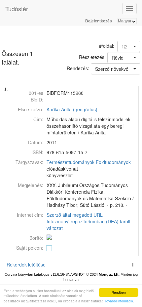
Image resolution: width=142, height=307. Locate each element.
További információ (119, 300)
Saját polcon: (29, 247)
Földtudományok (113, 162)
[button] (128, 46)
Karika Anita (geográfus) (72, 109)
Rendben (119, 292)
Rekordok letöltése (26, 264)
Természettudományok (70, 162)
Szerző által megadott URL (75, 214)
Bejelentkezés (98, 21)
